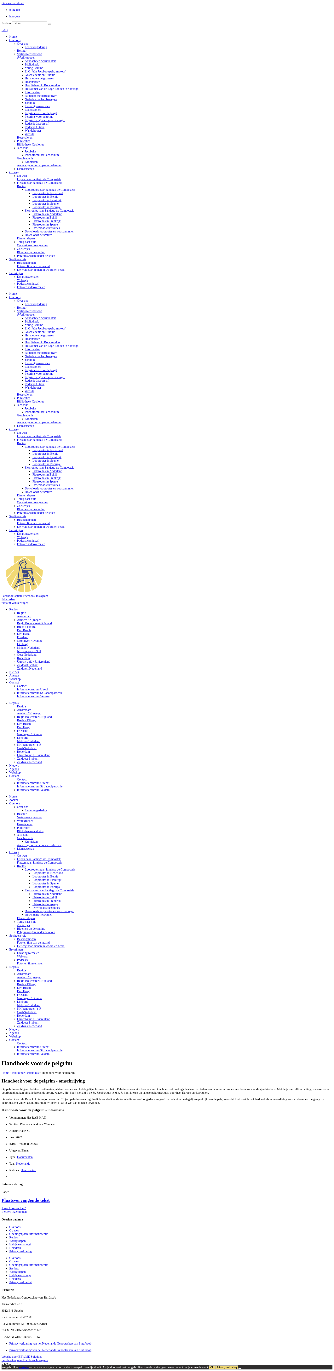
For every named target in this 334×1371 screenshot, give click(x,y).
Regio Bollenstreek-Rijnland (34, 623)
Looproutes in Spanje (45, 203)
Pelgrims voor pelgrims (39, 116)
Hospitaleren (32, 81)
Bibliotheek (32, 64)
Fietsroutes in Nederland (47, 214)
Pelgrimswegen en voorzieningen (45, 120)
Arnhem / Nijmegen (29, 619)
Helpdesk (15, 1247)
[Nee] (239, 1368)
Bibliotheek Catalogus (30, 144)
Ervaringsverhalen (28, 276)
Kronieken (31, 161)
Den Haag (23, 633)
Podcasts (22, 960)
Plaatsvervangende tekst (26, 1200)
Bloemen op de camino (31, 252)
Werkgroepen (25, 820)
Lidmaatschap (25, 168)
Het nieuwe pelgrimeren (39, 78)
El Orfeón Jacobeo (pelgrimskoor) (45, 71)
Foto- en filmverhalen (30, 963)
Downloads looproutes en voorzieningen (49, 231)
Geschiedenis (25, 158)
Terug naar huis (26, 241)
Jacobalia (22, 148)
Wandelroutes (33, 130)
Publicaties (23, 141)
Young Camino (34, 68)
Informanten (32, 92)
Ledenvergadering (36, 47)
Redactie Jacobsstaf (37, 123)
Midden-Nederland (28, 647)
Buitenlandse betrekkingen (41, 95)
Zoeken (6, 23)
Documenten (25, 1157)
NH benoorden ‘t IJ (29, 651)
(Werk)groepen (26, 57)
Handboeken (28, 1170)
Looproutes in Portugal (46, 207)
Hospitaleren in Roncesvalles (42, 85)
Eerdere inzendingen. (14, 1211)
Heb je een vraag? (20, 1244)
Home (13, 36)
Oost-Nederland (27, 654)
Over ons (14, 40)
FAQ (5, 30)
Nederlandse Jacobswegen (41, 99)
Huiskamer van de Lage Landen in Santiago (51, 88)
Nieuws (14, 672)
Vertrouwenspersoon (29, 54)
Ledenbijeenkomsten (37, 106)
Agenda (14, 675)
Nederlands (23, 1163)
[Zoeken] (49, 24)
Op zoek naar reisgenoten (32, 245)
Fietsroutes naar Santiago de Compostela (49, 210)
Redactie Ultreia (34, 127)
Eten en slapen (26, 238)
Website (29, 134)
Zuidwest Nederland (29, 668)
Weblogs (22, 280)
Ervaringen (16, 273)
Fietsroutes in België (44, 217)
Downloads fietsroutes (46, 228)
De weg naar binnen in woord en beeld (41, 269)
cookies (24, 1367)
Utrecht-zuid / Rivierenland (33, 661)
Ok (212, 1367)
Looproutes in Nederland (47, 193)
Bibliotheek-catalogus (30, 831)
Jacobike (30, 102)
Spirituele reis (17, 259)
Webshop (15, 679)
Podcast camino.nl (28, 283)
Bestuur (21, 50)
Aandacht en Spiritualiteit (40, 61)
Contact (14, 682)
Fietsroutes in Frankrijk (46, 221)
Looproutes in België (45, 196)
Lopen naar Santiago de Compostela (39, 179)
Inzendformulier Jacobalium (42, 155)
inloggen (14, 9)
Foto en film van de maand (33, 266)
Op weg (14, 172)
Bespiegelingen (26, 262)
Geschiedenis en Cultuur (40, 75)
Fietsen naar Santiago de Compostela (39, 182)
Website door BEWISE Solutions (22, 1356)
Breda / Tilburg (26, 626)
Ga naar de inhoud (13, 3)
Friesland (22, 637)
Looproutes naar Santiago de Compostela (50, 189)
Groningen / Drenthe (29, 640)
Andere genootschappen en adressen (39, 165)
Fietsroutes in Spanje (45, 224)
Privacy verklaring (20, 1251)
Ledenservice (33, 109)
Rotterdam (23, 658)
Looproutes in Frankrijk (46, 200)
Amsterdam (24, 616)
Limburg (22, 644)
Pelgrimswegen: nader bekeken (36, 255)
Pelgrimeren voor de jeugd (41, 113)
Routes (21, 186)
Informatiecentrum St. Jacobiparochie (39, 692)
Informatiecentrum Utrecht (33, 689)
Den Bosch (24, 630)
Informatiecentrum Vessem (33, 696)
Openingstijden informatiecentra (28, 1234)
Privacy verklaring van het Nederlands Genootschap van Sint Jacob (50, 1343)
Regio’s (14, 609)
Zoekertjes (23, 248)
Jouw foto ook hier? (14, 1208)
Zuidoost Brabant (27, 665)
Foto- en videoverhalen (31, 287)
